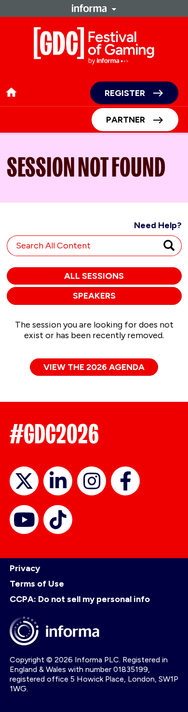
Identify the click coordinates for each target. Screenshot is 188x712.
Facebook (125, 480)
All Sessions (94, 276)
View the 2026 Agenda (94, 367)
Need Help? (158, 225)
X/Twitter (24, 480)
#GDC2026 (54, 434)
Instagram (91, 480)
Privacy (25, 568)
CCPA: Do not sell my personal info (80, 599)
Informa (94, 8)
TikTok (57, 519)
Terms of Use (37, 583)
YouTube (24, 519)
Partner (125, 119)
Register (125, 93)
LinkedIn (57, 480)
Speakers (94, 295)
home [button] (11, 92)
